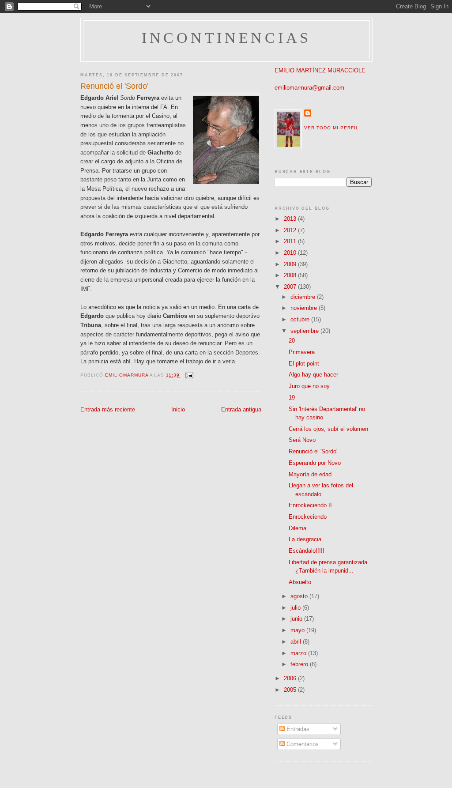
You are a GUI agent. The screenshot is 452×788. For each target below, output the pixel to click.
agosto (299, 596)
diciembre (303, 297)
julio (296, 607)
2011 (291, 241)
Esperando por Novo (315, 463)
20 (292, 340)
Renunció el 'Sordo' (313, 451)
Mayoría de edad (310, 474)
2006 (291, 678)
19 (292, 397)
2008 (291, 275)
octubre (300, 319)
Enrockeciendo (308, 516)
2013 (291, 218)
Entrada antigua (241, 409)
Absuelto (300, 582)
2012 (291, 230)
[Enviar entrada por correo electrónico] (189, 375)
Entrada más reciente (107, 409)
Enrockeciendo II (310, 505)
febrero (300, 664)
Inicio (178, 409)
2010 (291, 252)
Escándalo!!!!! (306, 550)
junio (297, 618)
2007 (291, 286)
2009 (291, 264)
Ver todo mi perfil (331, 127)
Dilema (297, 528)
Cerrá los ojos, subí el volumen (328, 429)
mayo (298, 630)
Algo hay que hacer (313, 374)
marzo (299, 653)
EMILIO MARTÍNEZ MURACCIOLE (320, 70)
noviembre (304, 308)
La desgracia (305, 539)
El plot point (304, 363)
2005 (291, 689)
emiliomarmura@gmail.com (309, 87)
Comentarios (302, 744)
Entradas (297, 729)
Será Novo (302, 440)
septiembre (305, 331)
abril (296, 641)
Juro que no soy (309, 386)
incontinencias (226, 38)
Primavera (302, 352)
